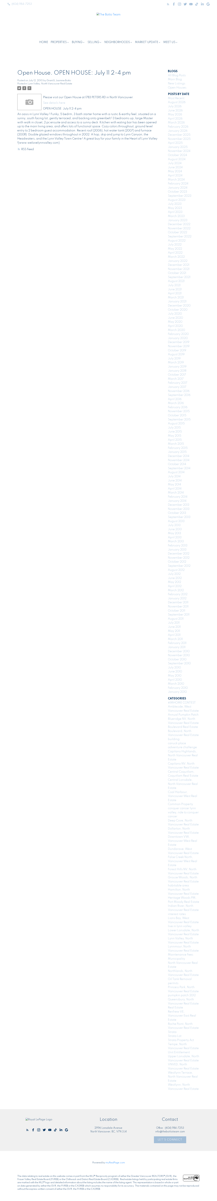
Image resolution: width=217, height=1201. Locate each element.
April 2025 (175, 143)
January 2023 (177, 220)
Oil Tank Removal (180, 979)
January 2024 (177, 187)
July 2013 (174, 525)
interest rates (177, 914)
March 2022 (176, 256)
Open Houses (177, 87)
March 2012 (176, 590)
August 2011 (176, 618)
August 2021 (176, 281)
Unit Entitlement (179, 1052)
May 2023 (175, 208)
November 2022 (179, 228)
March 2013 (176, 541)
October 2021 (177, 273)
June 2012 (175, 578)
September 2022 (179, 236)
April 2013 (175, 537)
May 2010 (174, 675)
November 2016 (179, 391)
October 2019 (177, 350)
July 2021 (174, 285)
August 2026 (177, 102)
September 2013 (179, 517)
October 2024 (177, 155)
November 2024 (179, 151)
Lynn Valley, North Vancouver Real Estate (50, 84)
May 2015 (174, 435)
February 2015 (178, 448)
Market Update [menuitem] (146, 42)
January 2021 (177, 301)
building (174, 739)
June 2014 (175, 480)
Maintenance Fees (180, 954)
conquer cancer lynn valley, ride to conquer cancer (183, 812)
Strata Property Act (181, 1040)
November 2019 (179, 346)
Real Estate (175, 1007)
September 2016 (179, 395)
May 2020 (175, 321)
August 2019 (176, 354)
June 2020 (175, 317)
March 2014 (176, 492)
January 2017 (177, 387)
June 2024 (175, 167)
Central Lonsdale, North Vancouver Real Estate (183, 784)
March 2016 (176, 403)
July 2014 (174, 476)
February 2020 (178, 334)
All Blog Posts (177, 75)
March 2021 (176, 297)
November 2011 (178, 606)
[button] (19, 4)
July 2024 (175, 163)
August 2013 (176, 521)
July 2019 (174, 358)
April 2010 (175, 679)
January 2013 (177, 549)
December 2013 (178, 505)
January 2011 (177, 647)
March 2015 (176, 443)
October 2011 (176, 610)
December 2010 (179, 651)
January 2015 (177, 452)
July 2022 (175, 244)
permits (173, 983)
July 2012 (174, 574)
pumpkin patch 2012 (182, 995)
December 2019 (178, 342)
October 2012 (177, 561)
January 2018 (177, 370)
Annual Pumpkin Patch (183, 714)
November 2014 (179, 460)
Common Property (180, 804)
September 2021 (179, 277)
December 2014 (178, 456)
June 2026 (175, 110)
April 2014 (175, 488)
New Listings (176, 83)
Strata (172, 1032)
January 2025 (178, 147)
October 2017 (177, 374)
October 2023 (177, 191)
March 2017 (176, 379)
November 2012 (179, 557)
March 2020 (176, 330)
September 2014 (179, 468)
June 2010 (175, 671)
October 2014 (177, 464)
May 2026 (175, 114)
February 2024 (178, 183)
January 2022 (177, 261)
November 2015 (179, 411)
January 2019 (177, 366)
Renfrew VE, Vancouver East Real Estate (182, 1015)
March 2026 (176, 122)
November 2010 (179, 655)
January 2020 (178, 338)
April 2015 (175, 440)
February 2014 (177, 496)
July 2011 (174, 622)
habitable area (178, 885)
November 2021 (179, 269)
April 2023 (175, 212)
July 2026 (175, 106)
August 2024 (177, 159)
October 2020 (177, 309)
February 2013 (177, 545)
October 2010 (177, 659)
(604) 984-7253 (22, 4)
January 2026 (177, 130)
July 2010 (174, 667)
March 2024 (176, 179)
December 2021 (178, 265)
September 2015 (179, 419)
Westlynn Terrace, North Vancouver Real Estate (183, 1076)
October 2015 (177, 415)
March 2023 (176, 216)
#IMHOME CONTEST (182, 702)
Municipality (176, 958)
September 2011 (179, 614)
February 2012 (177, 594)
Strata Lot (174, 1036)
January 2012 (177, 598)
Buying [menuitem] (77, 42)
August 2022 (177, 240)
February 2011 (177, 643)
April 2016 (175, 399)
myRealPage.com (115, 1163)
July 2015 (174, 427)
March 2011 (175, 639)
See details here (54, 103)
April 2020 (175, 326)
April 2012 (175, 586)
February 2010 (178, 688)
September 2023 (179, 195)
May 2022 (175, 248)
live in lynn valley (180, 926)
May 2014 (174, 484)
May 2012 (174, 582)
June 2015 (175, 431)
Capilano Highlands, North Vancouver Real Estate (183, 755)
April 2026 (175, 118)
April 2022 (175, 252)
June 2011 (174, 627)
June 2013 (175, 529)
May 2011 (174, 631)
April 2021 (175, 293)
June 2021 (175, 289)
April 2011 (174, 635)
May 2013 (174, 533)
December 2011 (178, 602)
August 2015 (176, 423)
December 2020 (179, 305)
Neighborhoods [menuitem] (117, 42)
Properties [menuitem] (59, 42)
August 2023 (177, 200)
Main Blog (175, 79)
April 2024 (175, 175)
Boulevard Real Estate (183, 727)
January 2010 (177, 692)
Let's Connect (170, 1139)
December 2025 (179, 134)
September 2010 (179, 663)
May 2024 (175, 171)
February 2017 (177, 382)
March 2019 (176, 362)
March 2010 (176, 683)
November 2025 (179, 139)
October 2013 (177, 513)
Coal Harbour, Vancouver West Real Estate (182, 796)
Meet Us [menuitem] (169, 42)
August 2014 (176, 472)
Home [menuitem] (43, 42)
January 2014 (177, 501)
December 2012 (178, 553)
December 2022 (179, 224)
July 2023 (175, 204)
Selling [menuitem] (93, 42)
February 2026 (178, 126)
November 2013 (179, 509)
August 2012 (176, 570)
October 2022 (177, 232)
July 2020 (175, 313)
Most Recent (176, 98)
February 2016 (177, 407)
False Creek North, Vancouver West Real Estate (182, 861)
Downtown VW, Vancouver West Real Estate (182, 840)
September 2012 (179, 566)
